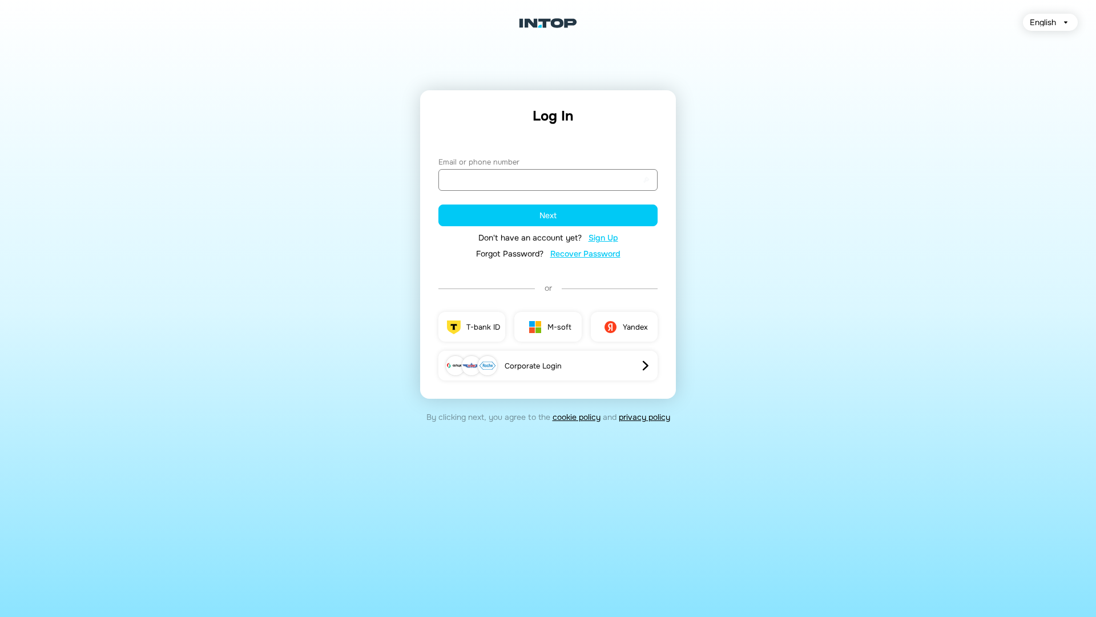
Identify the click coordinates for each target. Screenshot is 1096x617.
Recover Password (585, 254)
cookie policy (577, 417)
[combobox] (1050, 22)
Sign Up (603, 238)
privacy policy (644, 417)
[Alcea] (455, 365)
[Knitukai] (471, 365)
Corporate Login (533, 366)
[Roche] (487, 365)
